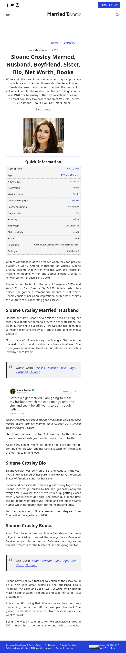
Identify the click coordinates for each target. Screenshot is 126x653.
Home (55, 43)
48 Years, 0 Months (70, 175)
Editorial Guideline (68, 645)
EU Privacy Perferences (41, 648)
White (76, 219)
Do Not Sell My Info (64, 648)
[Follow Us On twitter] (12, 5)
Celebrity (69, 43)
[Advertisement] (32, 25)
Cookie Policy (51, 645)
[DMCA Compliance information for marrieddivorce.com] (94, 647)
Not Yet (75, 200)
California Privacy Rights (17, 648)
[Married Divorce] (64, 14)
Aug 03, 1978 (73, 168)
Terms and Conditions (16, 645)
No (77, 213)
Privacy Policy (35, 645)
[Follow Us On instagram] (17, 5)
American (74, 181)
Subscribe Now (109, 4)
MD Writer (45, 109)
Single (76, 194)
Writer (76, 187)
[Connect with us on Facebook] (7, 5)
